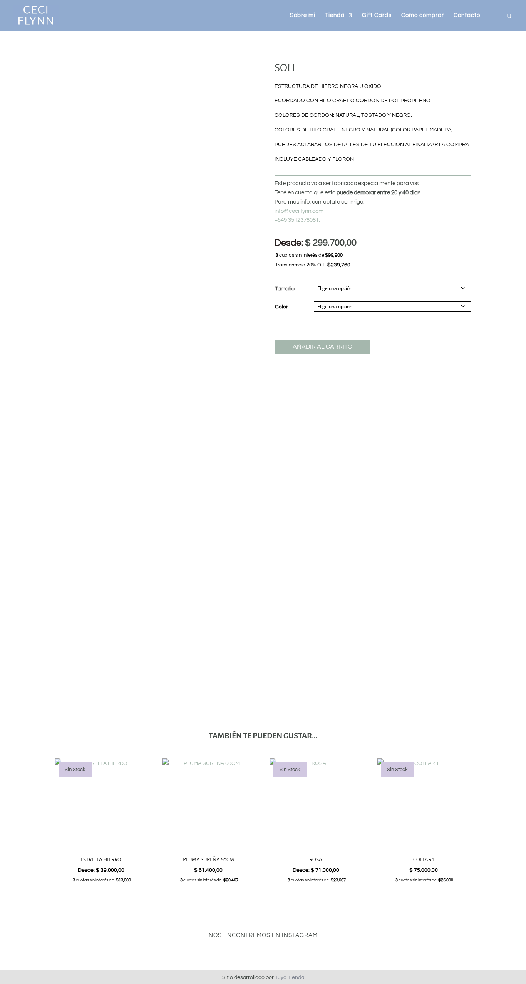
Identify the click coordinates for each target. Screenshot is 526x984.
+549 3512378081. (297, 220)
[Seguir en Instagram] (263, 952)
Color (281, 307)
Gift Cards (377, 15)
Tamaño (285, 288)
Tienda (335, 15)
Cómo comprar (422, 15)
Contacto (467, 15)
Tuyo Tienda (289, 977)
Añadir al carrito (322, 347)
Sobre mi (302, 15)
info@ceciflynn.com (299, 211)
